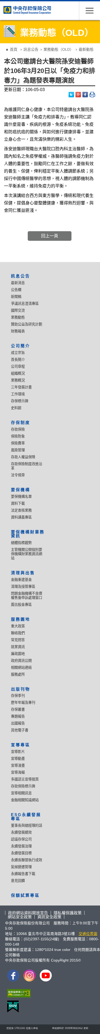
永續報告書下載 (23, 874)
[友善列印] (92, 94)
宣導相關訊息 (21, 793)
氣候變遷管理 (21, 867)
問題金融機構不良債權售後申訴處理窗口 (26, 595)
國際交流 (18, 310)
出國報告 (18, 723)
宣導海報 (18, 772)
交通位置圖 (88, 934)
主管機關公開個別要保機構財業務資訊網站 (26, 554)
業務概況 (18, 380)
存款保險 (18, 429)
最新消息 (18, 283)
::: (3, 45)
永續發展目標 (21, 853)
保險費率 (18, 443)
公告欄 (16, 290)
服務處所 (18, 674)
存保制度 (20, 422)
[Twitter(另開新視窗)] (71, 94)
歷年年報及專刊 (23, 703)
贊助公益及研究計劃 (26, 324)
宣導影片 (18, 752)
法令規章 (18, 475)
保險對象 (18, 436)
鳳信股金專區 (21, 605)
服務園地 (20, 619)
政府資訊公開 (21, 661)
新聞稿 (16, 297)
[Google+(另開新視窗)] (78, 94)
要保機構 (20, 489)
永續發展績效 (21, 832)
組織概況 (18, 373)
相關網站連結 (21, 668)
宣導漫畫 (18, 765)
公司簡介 (20, 346)
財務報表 (18, 331)
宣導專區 (20, 745)
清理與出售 (23, 572)
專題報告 (18, 716)
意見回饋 (18, 881)
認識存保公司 (21, 839)
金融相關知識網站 (25, 800)
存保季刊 (18, 696)
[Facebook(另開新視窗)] (85, 94)
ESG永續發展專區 (26, 816)
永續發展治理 (21, 846)
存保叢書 (18, 709)
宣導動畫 (18, 759)
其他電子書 (19, 730)
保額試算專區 (25, 895)
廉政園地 (18, 654)
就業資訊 (18, 647)
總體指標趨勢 (21, 543)
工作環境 (18, 394)
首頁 (13, 49)
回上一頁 (49, 236)
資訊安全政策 (49, 917)
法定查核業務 (21, 510)
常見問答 (18, 640)
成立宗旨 (18, 353)
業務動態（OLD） (58, 49)
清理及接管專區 (23, 587)
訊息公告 (30, 49)
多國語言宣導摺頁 (25, 779)
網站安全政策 (20, 917)
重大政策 (18, 626)
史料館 (16, 408)
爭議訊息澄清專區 (25, 304)
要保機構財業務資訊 (28, 534)
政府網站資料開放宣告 (28, 913)
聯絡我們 (18, 633)
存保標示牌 (19, 401)
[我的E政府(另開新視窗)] (12, 1008)
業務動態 (18, 317)
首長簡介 (18, 360)
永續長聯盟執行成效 (26, 860)
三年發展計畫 (21, 387)
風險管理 (18, 450)
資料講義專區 (21, 517)
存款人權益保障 (23, 457)
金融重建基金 (21, 580)
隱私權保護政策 (68, 913)
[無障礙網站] (18, 994)
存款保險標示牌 (23, 786)
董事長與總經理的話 (26, 825)
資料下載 (18, 503)
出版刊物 (20, 689)
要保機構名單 (21, 497)
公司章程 (18, 366)
